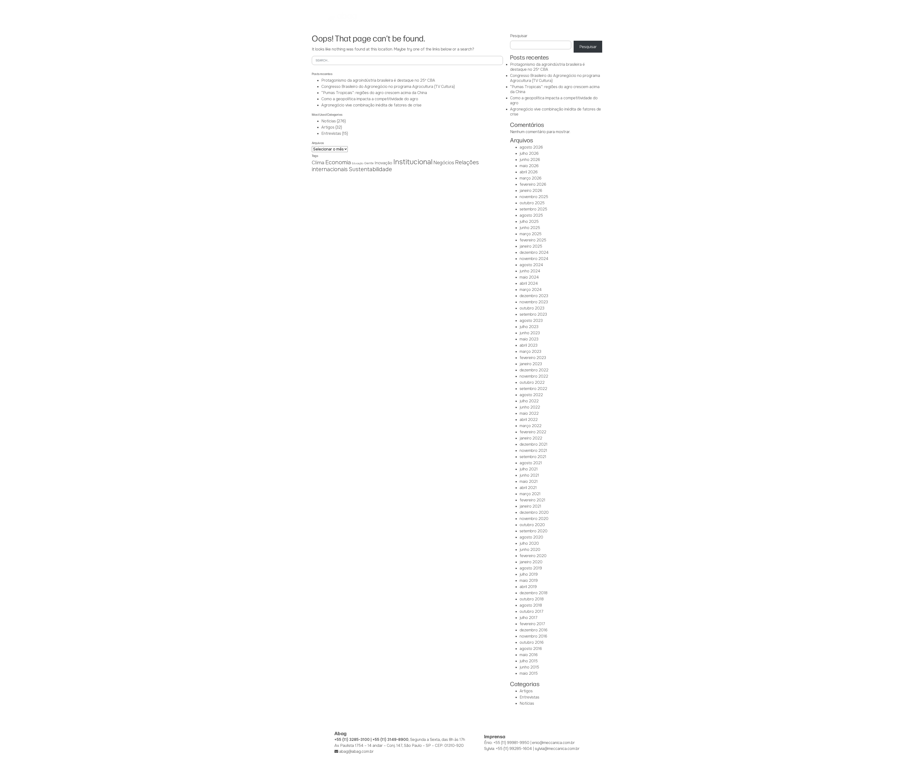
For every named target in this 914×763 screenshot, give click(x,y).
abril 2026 (529, 172)
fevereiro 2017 (532, 623)
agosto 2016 (531, 648)
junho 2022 (530, 407)
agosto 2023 (531, 320)
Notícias (535, 16)
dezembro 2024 (534, 252)
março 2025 (530, 233)
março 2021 (530, 493)
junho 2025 (530, 227)
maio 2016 (529, 654)
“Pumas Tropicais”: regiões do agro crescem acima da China (374, 92)
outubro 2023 (532, 308)
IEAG (438, 16)
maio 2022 (529, 413)
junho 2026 (530, 159)
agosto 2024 (531, 264)
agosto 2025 (531, 215)
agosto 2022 (531, 394)
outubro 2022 (532, 382)
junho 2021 (529, 475)
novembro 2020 (534, 518)
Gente (369, 163)
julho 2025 (529, 221)
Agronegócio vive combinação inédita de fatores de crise (371, 105)
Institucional (412, 162)
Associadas (416, 16)
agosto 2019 (531, 568)
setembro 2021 (533, 456)
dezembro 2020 (534, 512)
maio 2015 (529, 673)
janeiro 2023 (531, 363)
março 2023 (530, 351)
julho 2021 (529, 469)
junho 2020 (530, 549)
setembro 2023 (533, 314)
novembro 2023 (534, 301)
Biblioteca (510, 16)
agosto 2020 (531, 537)
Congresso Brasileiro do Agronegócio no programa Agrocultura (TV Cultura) (388, 86)
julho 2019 (529, 574)
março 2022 (530, 425)
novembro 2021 (533, 450)
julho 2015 (529, 660)
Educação (357, 163)
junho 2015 (529, 667)
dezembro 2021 (533, 444)
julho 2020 (529, 543)
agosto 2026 (531, 147)
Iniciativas (483, 16)
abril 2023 (528, 345)
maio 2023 (529, 339)
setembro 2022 (533, 388)
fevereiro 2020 (533, 555)
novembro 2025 (534, 196)
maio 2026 (529, 165)
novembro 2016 (533, 636)
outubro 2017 (531, 611)
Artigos (327, 127)
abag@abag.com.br (356, 751)
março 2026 (530, 178)
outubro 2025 (532, 202)
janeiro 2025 (531, 246)
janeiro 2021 (530, 506)
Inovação (383, 162)
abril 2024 (529, 283)
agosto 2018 (531, 605)
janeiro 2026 (531, 190)
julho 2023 (529, 326)
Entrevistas (331, 133)
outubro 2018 (532, 599)
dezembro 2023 (534, 295)
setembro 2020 (533, 531)
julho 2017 (528, 617)
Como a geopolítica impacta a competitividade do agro (369, 98)
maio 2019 (529, 580)
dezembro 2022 (534, 370)
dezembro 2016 (533, 630)
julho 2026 (529, 153)
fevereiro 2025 (533, 240)
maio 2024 (529, 277)
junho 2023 (530, 332)
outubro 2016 (532, 642)
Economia (338, 162)
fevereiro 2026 (533, 184)
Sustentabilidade (370, 169)
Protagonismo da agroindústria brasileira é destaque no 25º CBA (378, 80)
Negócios (443, 163)
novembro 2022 (534, 376)
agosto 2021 (531, 462)
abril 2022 (529, 419)
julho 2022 (529, 401)
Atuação (458, 16)
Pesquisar (518, 35)
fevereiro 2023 (533, 357)
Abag (393, 16)
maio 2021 (529, 481)
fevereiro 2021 (532, 500)
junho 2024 (530, 271)
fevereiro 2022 (533, 431)
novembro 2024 (534, 258)
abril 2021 (528, 487)
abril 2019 (528, 586)
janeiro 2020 (531, 561)
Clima (318, 163)
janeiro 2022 (531, 438)
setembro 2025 (533, 209)
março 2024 (531, 289)
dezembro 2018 (533, 592)
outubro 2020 (532, 524)
